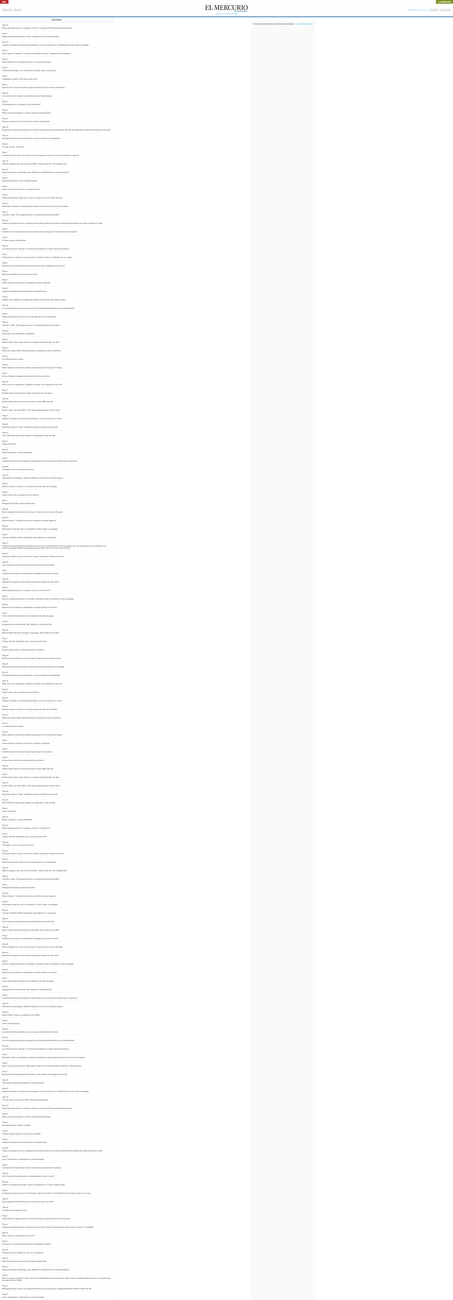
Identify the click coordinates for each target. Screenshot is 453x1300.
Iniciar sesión (445, 10)
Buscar (18, 10)
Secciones (8, 10)
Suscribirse (434, 10)
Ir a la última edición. (303, 24)
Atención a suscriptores (419, 10)
